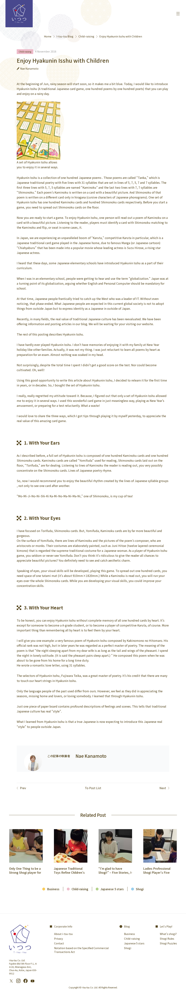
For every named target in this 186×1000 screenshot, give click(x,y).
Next (162, 788)
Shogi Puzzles (168, 943)
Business (53, 889)
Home (47, 36)
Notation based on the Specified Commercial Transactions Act (81, 950)
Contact (59, 943)
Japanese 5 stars (112, 889)
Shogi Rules (167, 938)
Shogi (140, 889)
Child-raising (86, 36)
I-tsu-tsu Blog (64, 36)
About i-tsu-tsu (63, 934)
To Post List (93, 788)
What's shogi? (168, 934)
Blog (127, 926)
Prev (23, 788)
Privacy (58, 938)
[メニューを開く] (178, 13)
